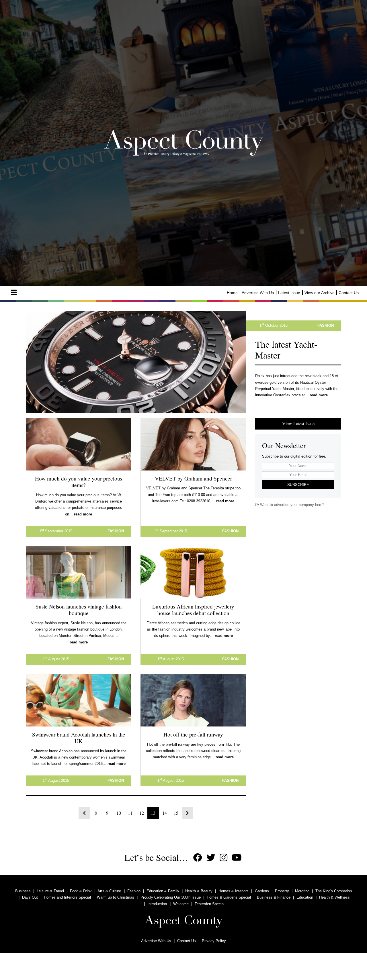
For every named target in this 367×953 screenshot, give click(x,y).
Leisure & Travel (50, 891)
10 (118, 813)
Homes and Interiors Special (67, 897)
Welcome (181, 904)
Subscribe (298, 485)
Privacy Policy (214, 941)
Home (232, 292)
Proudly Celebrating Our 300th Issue (170, 897)
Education (304, 897)
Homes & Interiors (233, 891)
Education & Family (163, 891)
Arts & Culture (109, 891)
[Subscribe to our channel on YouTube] (237, 858)
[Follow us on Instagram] (223, 858)
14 (164, 813)
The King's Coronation (333, 891)
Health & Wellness (334, 897)
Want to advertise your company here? (291, 505)
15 (176, 813)
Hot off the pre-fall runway (193, 734)
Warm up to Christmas (115, 897)
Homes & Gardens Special (229, 897)
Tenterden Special (210, 904)
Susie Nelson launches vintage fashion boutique (79, 610)
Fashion (133, 891)
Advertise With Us (258, 292)
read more (319, 395)
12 (141, 813)
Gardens (262, 891)
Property (282, 891)
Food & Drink (81, 891)
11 (130, 813)
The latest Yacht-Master (286, 349)
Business (23, 891)
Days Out (30, 897)
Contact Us (349, 292)
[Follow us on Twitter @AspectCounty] (210, 858)
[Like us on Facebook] (197, 858)
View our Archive (319, 292)
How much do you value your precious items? (78, 482)
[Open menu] (13, 292)
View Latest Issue (298, 423)
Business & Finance (273, 897)
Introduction (157, 904)
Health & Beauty (198, 891)
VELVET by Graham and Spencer (193, 478)
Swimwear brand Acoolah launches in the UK (78, 738)
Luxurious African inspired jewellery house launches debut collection (193, 610)
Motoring (302, 891)
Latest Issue (289, 292)
